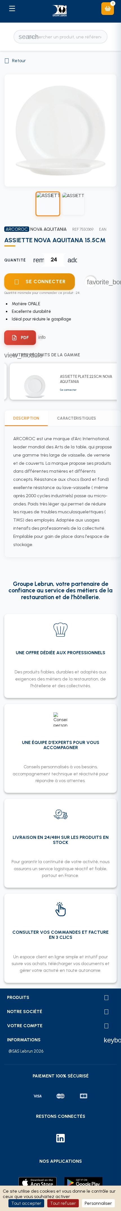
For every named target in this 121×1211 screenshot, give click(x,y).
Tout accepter (26, 1203)
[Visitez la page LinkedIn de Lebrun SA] (60, 1139)
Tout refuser (63, 1203)
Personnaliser (98, 1203)
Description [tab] (26, 418)
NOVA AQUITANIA (48, 229)
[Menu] (12, 8)
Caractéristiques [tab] (76, 418)
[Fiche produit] (20, 337)
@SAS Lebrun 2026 (26, 1051)
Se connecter (68, 390)
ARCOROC (17, 229)
